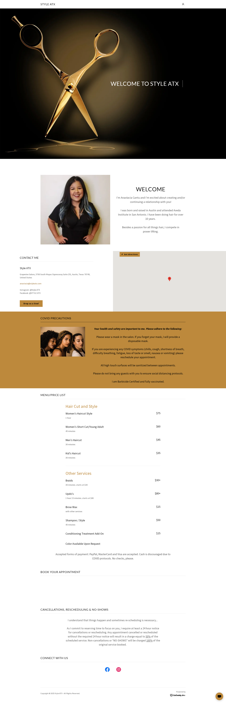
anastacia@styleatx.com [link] (30, 283)
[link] (47, 4)
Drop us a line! (31, 303)
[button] (183, 4)
